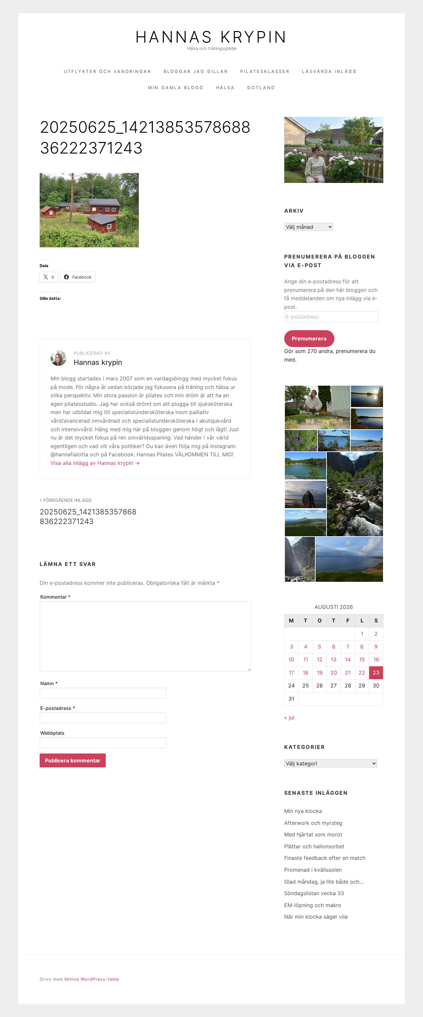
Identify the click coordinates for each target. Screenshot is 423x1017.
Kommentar (55, 597)
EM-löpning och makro (312, 905)
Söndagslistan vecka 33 (314, 893)
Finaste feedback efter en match (324, 858)
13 (333, 659)
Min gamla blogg (176, 87)
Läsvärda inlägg (329, 71)
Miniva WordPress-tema (91, 979)
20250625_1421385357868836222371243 (88, 512)
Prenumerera (309, 338)
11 (305, 659)
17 (291, 672)
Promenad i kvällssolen (313, 869)
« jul (289, 717)
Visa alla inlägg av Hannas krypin (93, 463)
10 (291, 659)
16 (376, 659)
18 (305, 672)
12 (320, 659)
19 (320, 672)
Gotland (261, 87)
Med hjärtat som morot (313, 834)
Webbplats (52, 733)
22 (362, 672)
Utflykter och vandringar (107, 71)
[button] (317, 407)
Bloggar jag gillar (196, 71)
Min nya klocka (303, 811)
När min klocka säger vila (316, 916)
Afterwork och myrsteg (313, 823)
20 (333, 672)
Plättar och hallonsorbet (314, 846)
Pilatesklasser (265, 71)
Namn (49, 683)
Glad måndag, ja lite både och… (324, 881)
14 (348, 659)
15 (362, 659)
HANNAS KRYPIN (211, 37)
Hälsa (225, 87)
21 (348, 672)
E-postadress (57, 708)
